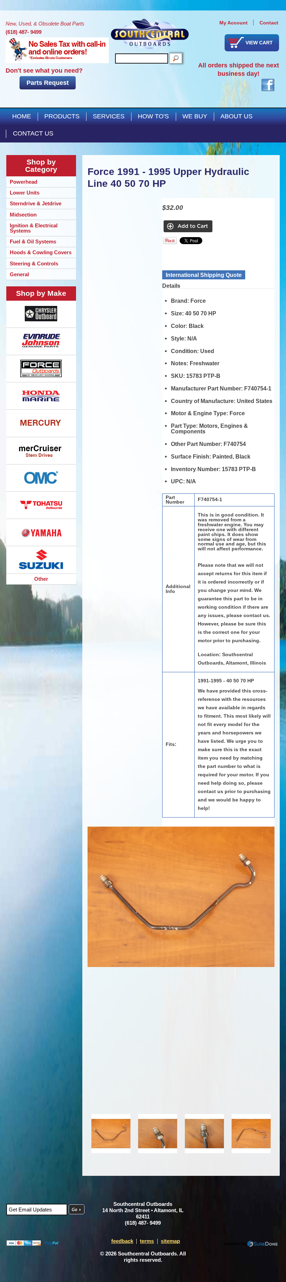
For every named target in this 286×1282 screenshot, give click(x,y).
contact (268, 22)
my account (233, 22)
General (19, 274)
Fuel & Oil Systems (33, 241)
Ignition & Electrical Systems (34, 228)
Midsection (23, 215)
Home (21, 116)
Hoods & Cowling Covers (41, 252)
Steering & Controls (34, 263)
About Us (236, 116)
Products (62, 116)
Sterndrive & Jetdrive (35, 203)
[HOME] (150, 34)
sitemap (170, 1241)
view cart (259, 42)
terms (147, 1241)
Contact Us (33, 133)
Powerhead (23, 182)
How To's (153, 116)
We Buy (194, 116)
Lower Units (24, 193)
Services (109, 116)
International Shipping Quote (204, 275)
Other (41, 579)
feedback (122, 1241)
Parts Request (48, 82)
